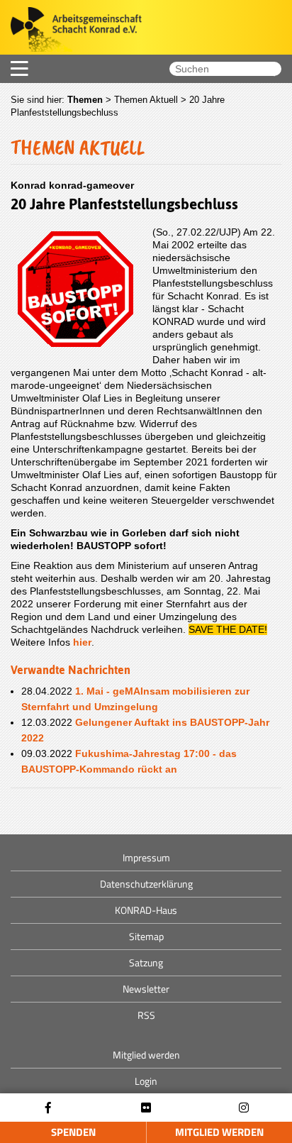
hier (82, 642)
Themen (85, 99)
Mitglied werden (219, 1132)
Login (146, 1080)
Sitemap (146, 936)
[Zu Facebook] (48, 1108)
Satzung (146, 962)
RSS (146, 1014)
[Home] (71, 31)
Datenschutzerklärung (146, 883)
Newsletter (146, 988)
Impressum (146, 857)
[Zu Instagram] (244, 1108)
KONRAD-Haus (146, 909)
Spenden (73, 1132)
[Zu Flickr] (146, 1108)
